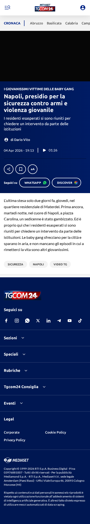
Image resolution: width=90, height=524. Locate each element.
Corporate (12, 432)
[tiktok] (80, 320)
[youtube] (69, 320)
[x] (38, 320)
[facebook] (6, 320)
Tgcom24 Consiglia (21, 387)
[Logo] (45, 7)
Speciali (11, 354)
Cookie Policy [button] (55, 432)
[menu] (7, 7)
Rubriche (12, 370)
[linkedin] (48, 320)
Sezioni (10, 338)
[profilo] (82, 7)
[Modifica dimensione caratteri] (32, 169)
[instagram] (16, 320)
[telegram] (59, 320)
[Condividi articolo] (8, 169)
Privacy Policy (14, 440)
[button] (45, 7)
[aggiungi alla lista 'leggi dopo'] (20, 169)
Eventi (10, 403)
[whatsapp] (27, 320)
